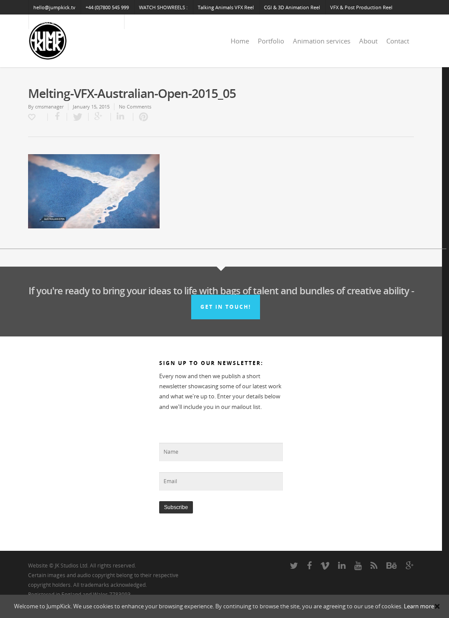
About (368, 40)
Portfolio (271, 40)
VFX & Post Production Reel (361, 7)
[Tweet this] (78, 117)
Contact (397, 40)
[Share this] (57, 117)
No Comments (135, 106)
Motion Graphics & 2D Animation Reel (76, 21)
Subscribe (176, 507)
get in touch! (225, 307)
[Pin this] (141, 117)
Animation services (321, 40)
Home (240, 40)
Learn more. (419, 606)
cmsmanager (49, 106)
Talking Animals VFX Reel (226, 7)
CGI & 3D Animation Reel (292, 7)
